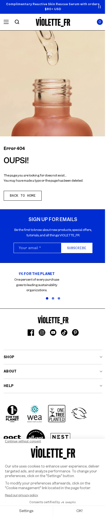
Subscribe (76, 248)
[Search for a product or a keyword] (17, 21)
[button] (99, 21)
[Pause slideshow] (100, 7)
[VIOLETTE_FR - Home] (53, 22)
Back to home (23, 195)
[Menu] (6, 21)
